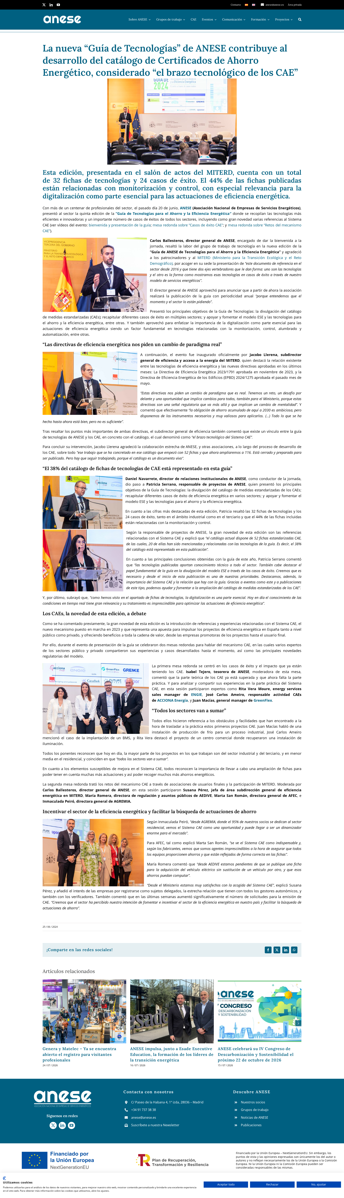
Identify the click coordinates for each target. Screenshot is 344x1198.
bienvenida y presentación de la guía (119, 225)
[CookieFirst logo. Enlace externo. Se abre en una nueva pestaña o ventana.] (4, 1178)
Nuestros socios (253, 1102)
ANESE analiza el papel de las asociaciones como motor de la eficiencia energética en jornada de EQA (259, 1054)
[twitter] (44, 4)
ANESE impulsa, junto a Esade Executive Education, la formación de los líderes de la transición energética (84, 1054)
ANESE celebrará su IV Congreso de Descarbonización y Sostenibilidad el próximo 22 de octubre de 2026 (168, 1054)
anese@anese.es (143, 1117)
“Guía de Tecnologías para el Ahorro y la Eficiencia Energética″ (174, 213)
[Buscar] (299, 19)
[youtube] (58, 4)
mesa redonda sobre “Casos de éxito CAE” (188, 225)
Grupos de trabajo (255, 1110)
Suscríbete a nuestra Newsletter (155, 1125)
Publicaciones (251, 1125)
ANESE (186, 208)
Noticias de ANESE (254, 1117)
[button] (46, 1023)
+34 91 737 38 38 (143, 1110)
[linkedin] (51, 4)
